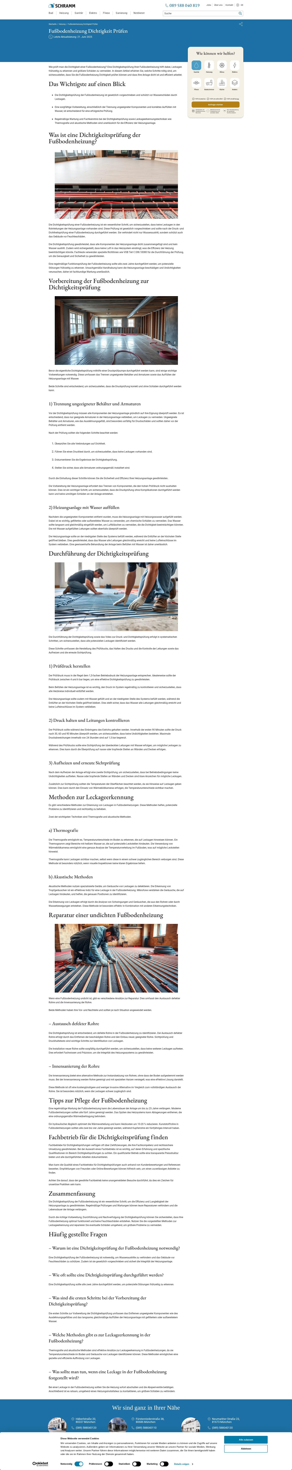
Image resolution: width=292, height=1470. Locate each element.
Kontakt (229, 5)
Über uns (218, 5)
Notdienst (139, 13)
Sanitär (79, 13)
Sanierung (121, 13)
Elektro (93, 13)
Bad (51, 13)
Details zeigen (181, 1464)
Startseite (52, 24)
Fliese (106, 13)
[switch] (108, 1463)
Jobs (208, 5)
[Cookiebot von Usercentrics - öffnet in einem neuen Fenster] (40, 1464)
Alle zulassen (246, 1439)
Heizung (64, 13)
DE (242, 5)
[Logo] (62, 5)
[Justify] (241, 24)
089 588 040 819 (184, 5)
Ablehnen (246, 1448)
